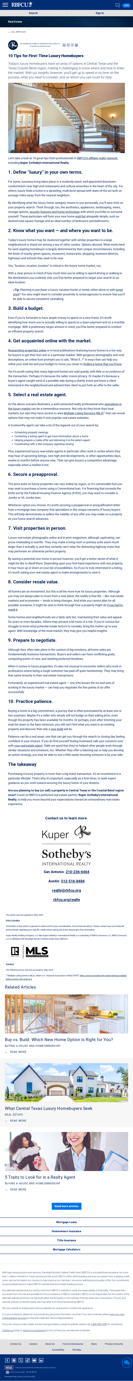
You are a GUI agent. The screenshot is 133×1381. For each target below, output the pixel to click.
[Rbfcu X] (20, 1360)
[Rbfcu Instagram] (14, 1360)
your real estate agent (28, 745)
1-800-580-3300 (99, 1324)
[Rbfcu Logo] (22, 5)
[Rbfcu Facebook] (7, 1360)
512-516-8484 (73, 881)
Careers (33, 1344)
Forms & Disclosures (73, 1344)
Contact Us (15, 1344)
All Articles (17, 32)
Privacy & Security (114, 1344)
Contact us (7, 1330)
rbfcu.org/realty (66, 899)
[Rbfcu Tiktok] (27, 1360)
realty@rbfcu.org (66, 890)
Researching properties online (27, 350)
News (94, 1344)
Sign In (100, 13)
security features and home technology (55, 212)
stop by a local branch (34, 1330)
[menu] (5, 5)
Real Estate (15, 21)
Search (33, 13)
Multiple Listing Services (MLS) (84, 413)
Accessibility (58, 1349)
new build (57, 729)
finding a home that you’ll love (102, 364)
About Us (49, 1344)
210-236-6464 (77, 872)
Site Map (76, 1349)
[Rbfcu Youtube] (34, 1360)
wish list (80, 216)
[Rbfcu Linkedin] (41, 1360)
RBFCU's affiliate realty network (97, 158)
